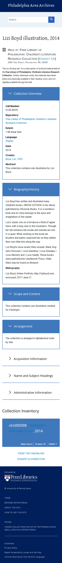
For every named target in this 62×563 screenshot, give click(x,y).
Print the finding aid (31, 453)
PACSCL (8, 522)
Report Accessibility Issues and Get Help (23, 552)
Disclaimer (9, 543)
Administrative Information (33, 392)
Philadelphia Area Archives (31, 5)
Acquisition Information (30, 359)
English (9, 141)
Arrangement (23, 326)
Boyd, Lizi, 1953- (14, 159)
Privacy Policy (11, 548)
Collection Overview (28, 94)
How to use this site (16, 512)
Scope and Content (27, 294)
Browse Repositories (16, 503)
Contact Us (47, 58)
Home (8, 498)
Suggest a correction (31, 459)
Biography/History (26, 189)
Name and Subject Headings (33, 376)
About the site (12, 508)
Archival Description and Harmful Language (25, 557)
